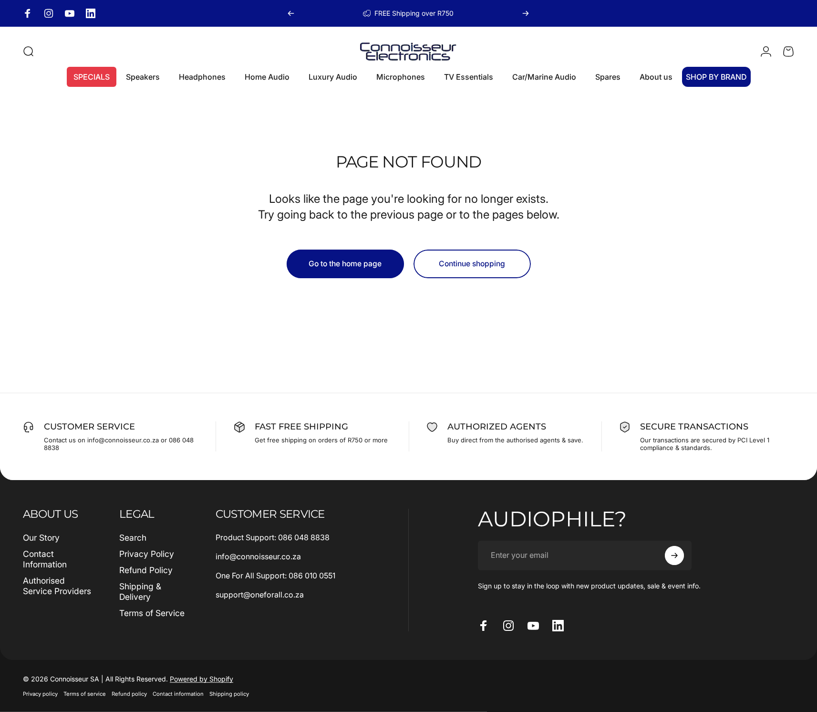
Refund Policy (146, 570)
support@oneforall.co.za (260, 594)
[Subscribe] (674, 555)
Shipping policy (229, 694)
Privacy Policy (146, 554)
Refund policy (129, 694)
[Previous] (290, 13)
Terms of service (84, 694)
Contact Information (45, 559)
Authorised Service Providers (57, 586)
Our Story (41, 538)
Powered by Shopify (201, 679)
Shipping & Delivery (140, 591)
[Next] (525, 13)
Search (132, 538)
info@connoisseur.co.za (258, 556)
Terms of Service (152, 613)
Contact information (178, 694)
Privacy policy (40, 694)
